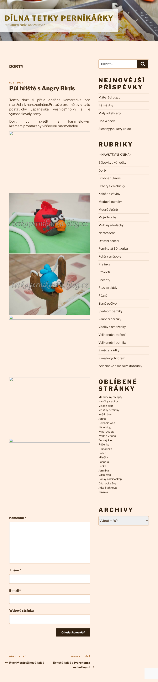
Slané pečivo (107, 303)
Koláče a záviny (109, 194)
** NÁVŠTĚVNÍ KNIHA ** (115, 155)
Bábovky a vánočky (112, 162)
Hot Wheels (106, 121)
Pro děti (104, 272)
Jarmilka (103, 470)
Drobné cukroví (109, 178)
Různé (102, 295)
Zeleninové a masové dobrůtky (120, 366)
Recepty (104, 280)
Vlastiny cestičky (108, 410)
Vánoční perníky (109, 319)
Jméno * (15, 570)
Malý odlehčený (109, 113)
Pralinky (104, 264)
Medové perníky (110, 202)
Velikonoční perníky (112, 342)
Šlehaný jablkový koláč (114, 129)
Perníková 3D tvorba (113, 248)
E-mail (15, 590)
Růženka (103, 444)
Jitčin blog (104, 427)
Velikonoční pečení (111, 335)
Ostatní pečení (108, 241)
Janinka (103, 492)
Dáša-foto (104, 474)
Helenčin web (106, 422)
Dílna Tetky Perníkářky (59, 18)
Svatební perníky (110, 311)
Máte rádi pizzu (109, 97)
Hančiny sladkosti (109, 401)
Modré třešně (108, 209)
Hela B (102, 453)
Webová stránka (21, 610)
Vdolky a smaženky (112, 327)
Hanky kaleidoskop (110, 479)
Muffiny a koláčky (111, 225)
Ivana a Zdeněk (107, 435)
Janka (102, 418)
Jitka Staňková (107, 487)
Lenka (102, 466)
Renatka (103, 461)
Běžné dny (105, 105)
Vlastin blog (105, 405)
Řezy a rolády (107, 288)
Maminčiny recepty (110, 397)
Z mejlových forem (111, 358)
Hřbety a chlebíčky (111, 186)
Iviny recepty (106, 431)
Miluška (103, 457)
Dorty (16, 66)
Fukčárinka (105, 448)
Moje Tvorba (107, 217)
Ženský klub (105, 440)
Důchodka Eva (107, 483)
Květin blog (105, 414)
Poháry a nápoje (109, 256)
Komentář (17, 518)
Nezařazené (106, 233)
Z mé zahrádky (108, 350)
